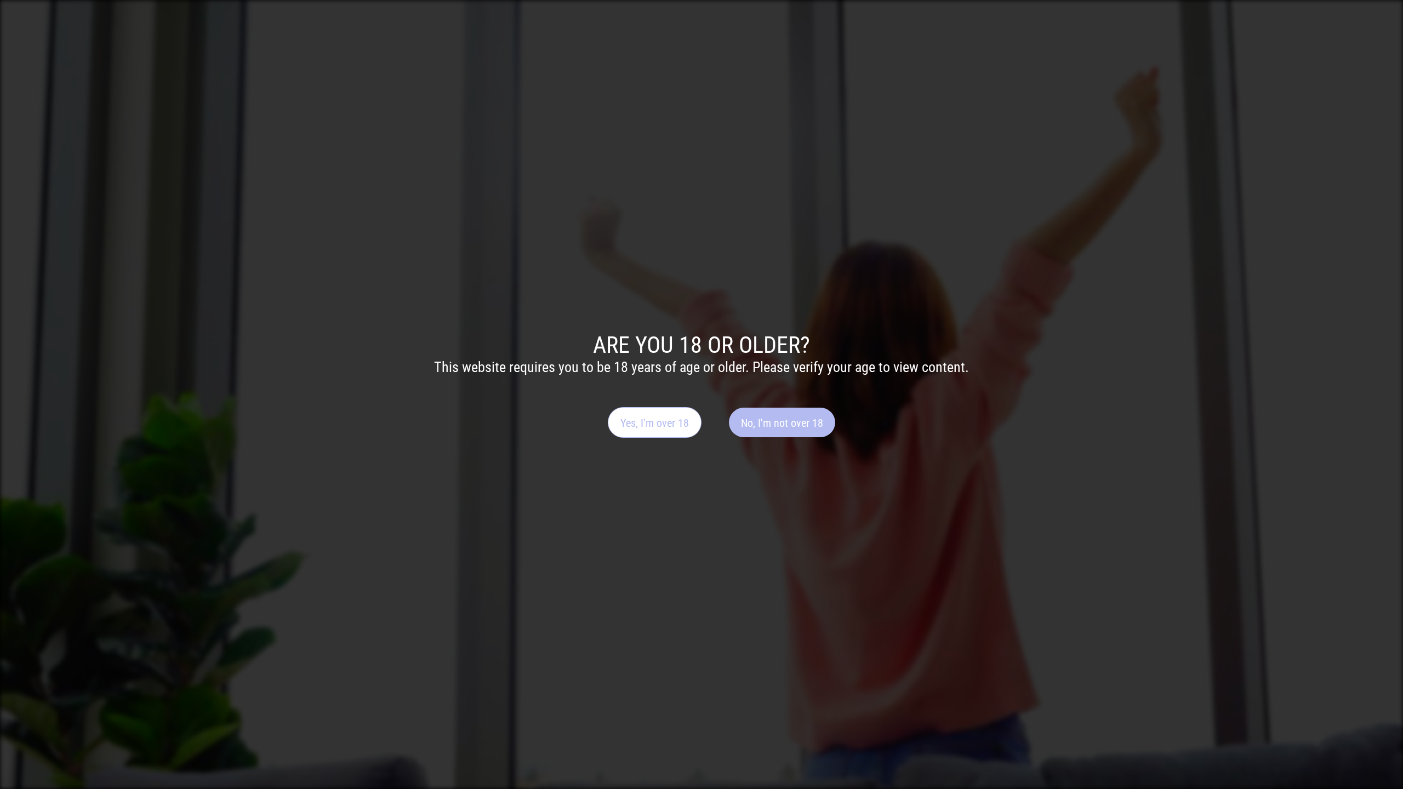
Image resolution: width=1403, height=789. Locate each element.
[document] (701, 394)
